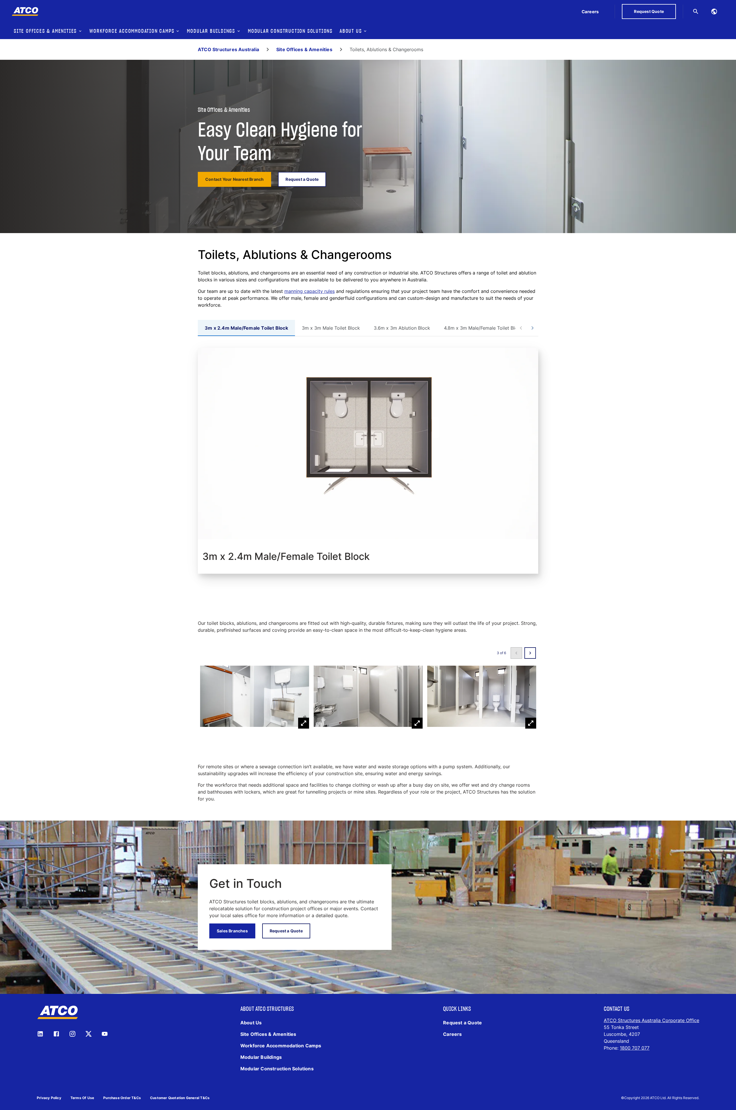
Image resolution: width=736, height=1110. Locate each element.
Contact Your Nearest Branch (234, 179)
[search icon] (696, 11)
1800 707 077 (634, 1048)
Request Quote (649, 11)
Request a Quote (302, 179)
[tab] (246, 328)
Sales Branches (232, 930)
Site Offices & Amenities (304, 49)
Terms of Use (82, 1098)
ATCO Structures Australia (228, 49)
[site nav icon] (714, 11)
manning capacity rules (309, 291)
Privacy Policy (49, 1098)
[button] (254, 697)
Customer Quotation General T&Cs (180, 1098)
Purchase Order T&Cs (122, 1098)
